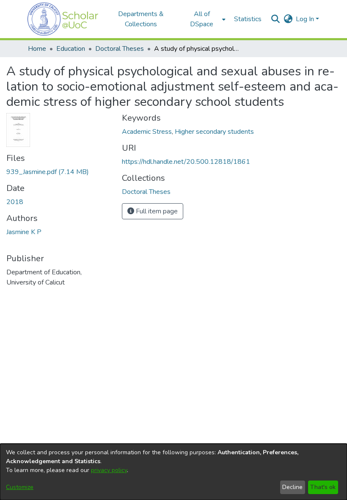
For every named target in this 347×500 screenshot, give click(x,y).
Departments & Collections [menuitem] (141, 19)
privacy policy (109, 470)
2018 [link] (14, 202)
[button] (63, 19)
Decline (292, 487)
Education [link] (70, 48)
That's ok (323, 487)
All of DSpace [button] (201, 19)
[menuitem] (204, 19)
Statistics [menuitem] (248, 19)
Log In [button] (306, 19)
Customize (19, 487)
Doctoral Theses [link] (119, 48)
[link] (47, 172)
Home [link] (37, 48)
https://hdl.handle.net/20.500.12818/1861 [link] (186, 161)
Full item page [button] (156, 211)
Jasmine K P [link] (23, 232)
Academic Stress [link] (147, 131)
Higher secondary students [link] (214, 131)
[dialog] (173, 472)
